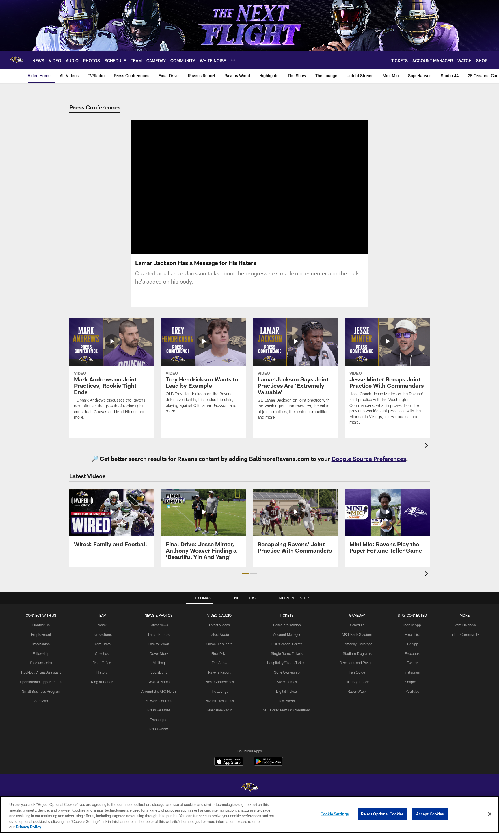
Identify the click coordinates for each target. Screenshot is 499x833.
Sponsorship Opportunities (41, 682)
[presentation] (427, 446)
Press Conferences (219, 682)
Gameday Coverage (357, 644)
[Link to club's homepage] (16, 60)
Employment (41, 634)
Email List (412, 634)
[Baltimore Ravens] (249, 788)
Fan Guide (357, 672)
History (101, 672)
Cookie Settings (335, 814)
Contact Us (41, 625)
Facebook (412, 653)
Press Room (158, 729)
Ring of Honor (102, 682)
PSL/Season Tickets (286, 644)
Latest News (159, 625)
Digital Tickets (287, 691)
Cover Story (159, 653)
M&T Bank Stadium (357, 634)
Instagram (412, 672)
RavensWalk (357, 691)
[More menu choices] (233, 60)
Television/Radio (219, 710)
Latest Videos (219, 625)
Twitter (412, 663)
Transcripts (158, 720)
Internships (41, 644)
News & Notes (159, 682)
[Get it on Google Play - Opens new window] (268, 764)
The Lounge (219, 691)
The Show (219, 663)
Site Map (41, 701)
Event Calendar (464, 625)
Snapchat (412, 682)
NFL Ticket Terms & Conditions (287, 710)
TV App (412, 644)
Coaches (102, 653)
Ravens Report (219, 672)
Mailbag (159, 663)
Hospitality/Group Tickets (286, 663)
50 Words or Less (158, 701)
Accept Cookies (430, 814)
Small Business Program (41, 691)
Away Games (287, 682)
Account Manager (286, 634)
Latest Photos (159, 634)
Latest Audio (219, 634)
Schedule (357, 625)
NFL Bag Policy (357, 682)
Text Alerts (287, 701)
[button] (246, 573)
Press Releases (158, 710)
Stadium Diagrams (357, 653)
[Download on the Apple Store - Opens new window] (228, 762)
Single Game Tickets (287, 653)
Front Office (102, 663)
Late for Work (158, 644)
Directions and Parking (357, 663)
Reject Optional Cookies (382, 814)
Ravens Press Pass (219, 701)
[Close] (489, 814)
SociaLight (158, 672)
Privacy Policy (28, 827)
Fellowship (41, 653)
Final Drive (219, 653)
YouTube (412, 691)
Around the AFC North (158, 691)
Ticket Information (287, 625)
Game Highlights (219, 644)
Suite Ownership (287, 672)
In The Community (464, 634)
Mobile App (412, 625)
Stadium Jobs (41, 663)
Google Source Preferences (369, 458)
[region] (249, 814)
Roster (102, 625)
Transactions (102, 634)
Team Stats (102, 644)
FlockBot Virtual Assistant (41, 672)
